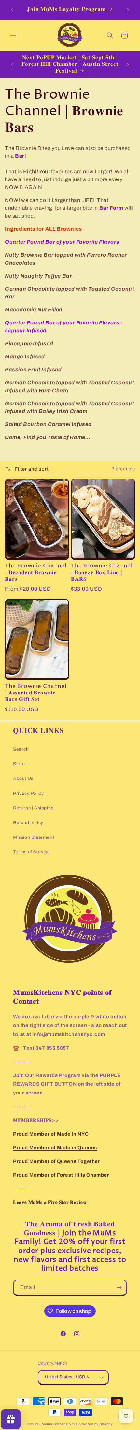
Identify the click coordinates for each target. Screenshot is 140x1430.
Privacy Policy (28, 793)
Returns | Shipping (33, 808)
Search (21, 749)
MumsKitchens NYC (59, 1424)
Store (19, 763)
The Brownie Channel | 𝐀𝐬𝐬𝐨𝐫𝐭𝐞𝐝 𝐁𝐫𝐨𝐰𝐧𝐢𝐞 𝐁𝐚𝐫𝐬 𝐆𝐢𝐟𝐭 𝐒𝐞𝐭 (36, 693)
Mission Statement (33, 837)
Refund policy (28, 822)
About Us (23, 778)
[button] (13, 35)
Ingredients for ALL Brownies (43, 229)
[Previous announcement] (12, 10)
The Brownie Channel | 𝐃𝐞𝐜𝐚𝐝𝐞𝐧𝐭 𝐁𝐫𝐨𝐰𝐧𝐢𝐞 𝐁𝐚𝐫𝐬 (36, 573)
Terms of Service (31, 852)
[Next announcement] (128, 10)
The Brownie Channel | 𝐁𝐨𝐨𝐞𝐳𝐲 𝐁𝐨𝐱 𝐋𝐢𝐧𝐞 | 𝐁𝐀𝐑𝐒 (102, 573)
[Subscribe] (119, 1287)
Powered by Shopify (95, 1424)
